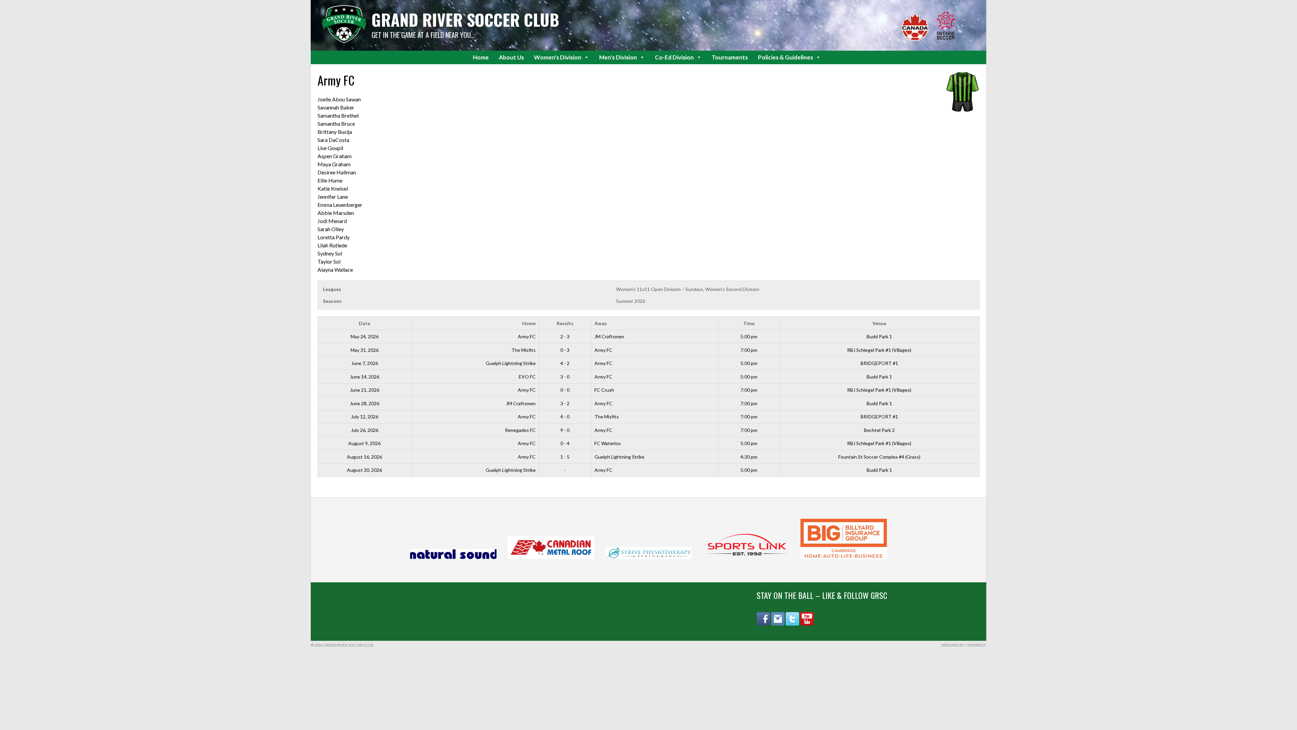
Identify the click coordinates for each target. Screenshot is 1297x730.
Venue (879, 323)
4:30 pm (748, 457)
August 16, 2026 (364, 457)
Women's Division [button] (557, 57)
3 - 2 (564, 403)
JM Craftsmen (609, 336)
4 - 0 (564, 416)
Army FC (527, 336)
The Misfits (523, 350)
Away (600, 323)
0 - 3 (564, 350)
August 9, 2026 (364, 443)
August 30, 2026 (364, 470)
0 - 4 (564, 443)
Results (565, 323)
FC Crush (604, 390)
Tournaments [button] (730, 57)
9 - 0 (564, 430)
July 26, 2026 (364, 430)
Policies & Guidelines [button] (785, 57)
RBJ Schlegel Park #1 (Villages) (879, 350)
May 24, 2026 (365, 336)
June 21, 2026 (364, 390)
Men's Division (618, 57)
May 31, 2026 (365, 350)
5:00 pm (748, 336)
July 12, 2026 (364, 416)
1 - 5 (564, 457)
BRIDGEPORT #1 (879, 363)
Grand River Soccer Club (465, 19)
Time (749, 323)
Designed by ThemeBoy (963, 645)
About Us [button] (511, 57)
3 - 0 (564, 377)
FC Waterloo (607, 443)
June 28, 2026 (364, 403)
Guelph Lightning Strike (511, 363)
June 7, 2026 (364, 363)
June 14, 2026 (364, 377)
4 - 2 (564, 363)
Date (364, 323)
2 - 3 (564, 336)
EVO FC (527, 377)
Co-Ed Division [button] (674, 57)
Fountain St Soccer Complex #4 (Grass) (879, 457)
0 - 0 (564, 390)
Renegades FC (520, 430)
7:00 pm (748, 350)
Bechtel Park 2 (879, 430)
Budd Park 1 (879, 336)
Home (481, 57)
